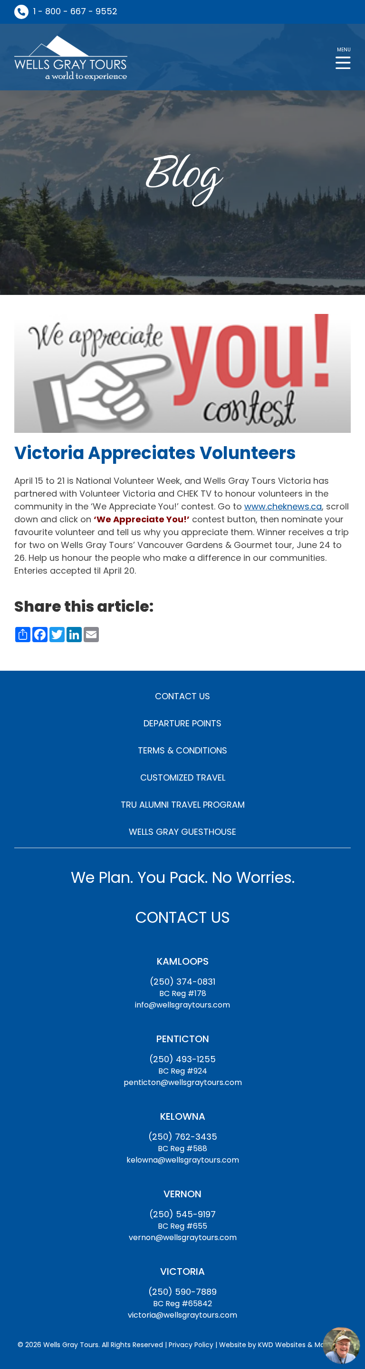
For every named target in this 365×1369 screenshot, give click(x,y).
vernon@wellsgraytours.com (183, 1237)
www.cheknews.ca (283, 506)
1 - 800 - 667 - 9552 (75, 11)
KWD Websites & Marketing (302, 1344)
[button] (343, 57)
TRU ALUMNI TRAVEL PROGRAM (183, 805)
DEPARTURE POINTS (182, 723)
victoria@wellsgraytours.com (182, 1315)
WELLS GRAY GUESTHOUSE (182, 832)
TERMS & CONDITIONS (182, 750)
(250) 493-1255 (182, 1059)
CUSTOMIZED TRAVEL (182, 777)
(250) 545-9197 (182, 1214)
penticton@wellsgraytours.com (183, 1082)
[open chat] (341, 1345)
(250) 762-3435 (182, 1137)
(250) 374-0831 (182, 982)
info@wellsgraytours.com (182, 1004)
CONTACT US (182, 696)
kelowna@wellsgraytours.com (182, 1159)
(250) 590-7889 (182, 1292)
